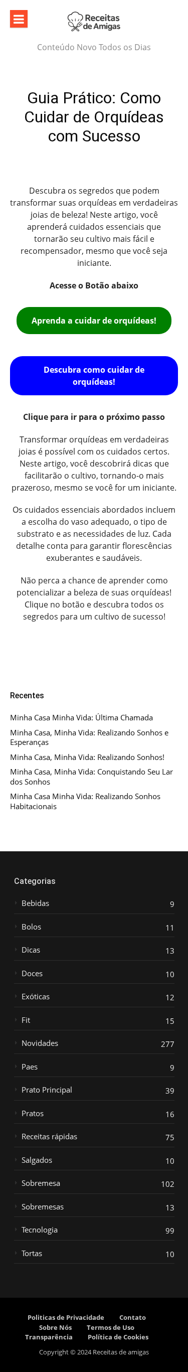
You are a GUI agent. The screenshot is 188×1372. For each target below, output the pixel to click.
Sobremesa (41, 1183)
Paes (30, 1067)
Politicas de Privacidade (66, 1317)
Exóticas (36, 996)
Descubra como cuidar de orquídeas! (94, 375)
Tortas (32, 1253)
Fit (26, 1020)
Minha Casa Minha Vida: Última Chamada (81, 717)
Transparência (49, 1336)
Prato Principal (47, 1090)
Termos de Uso (110, 1327)
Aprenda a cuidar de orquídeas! (94, 320)
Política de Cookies (118, 1336)
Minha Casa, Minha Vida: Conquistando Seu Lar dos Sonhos (91, 777)
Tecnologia (40, 1230)
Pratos (33, 1113)
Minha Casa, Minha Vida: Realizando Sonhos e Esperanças (89, 737)
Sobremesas (43, 1206)
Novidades (40, 1043)
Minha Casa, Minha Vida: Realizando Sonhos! (87, 757)
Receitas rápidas (49, 1136)
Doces (32, 973)
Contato (132, 1317)
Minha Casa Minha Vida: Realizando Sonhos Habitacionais (85, 801)
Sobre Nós (55, 1327)
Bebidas (35, 903)
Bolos (31, 927)
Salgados (37, 1160)
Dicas (31, 950)
